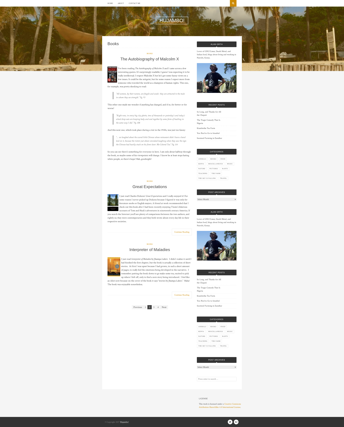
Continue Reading (181, 232)
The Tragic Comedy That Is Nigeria (208, 122)
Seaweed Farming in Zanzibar (209, 138)
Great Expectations (149, 186)
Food (223, 159)
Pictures (213, 169)
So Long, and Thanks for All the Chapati (209, 113)
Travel (223, 178)
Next (164, 307)
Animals (202, 159)
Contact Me (134, 3)
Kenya (201, 164)
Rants (225, 169)
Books (150, 53)
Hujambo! (124, 422)
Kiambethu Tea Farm (206, 128)
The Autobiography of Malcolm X (149, 59)
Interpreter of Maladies (149, 249)
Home (110, 3)
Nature (201, 169)
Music (230, 164)
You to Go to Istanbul (208, 133)
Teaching (202, 173)
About (121, 3)
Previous (137, 307)
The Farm (216, 173)
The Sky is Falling (207, 178)
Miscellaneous (215, 164)
